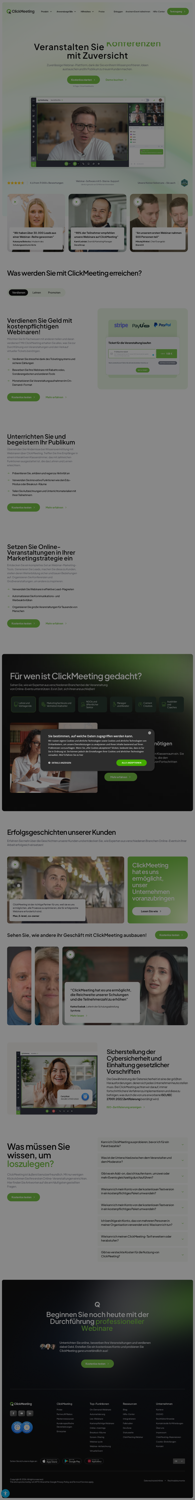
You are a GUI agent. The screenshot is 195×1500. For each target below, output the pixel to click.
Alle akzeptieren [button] (131, 762)
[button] (59, 762)
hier (81, 754)
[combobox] (149, 733)
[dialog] (97, 750)
